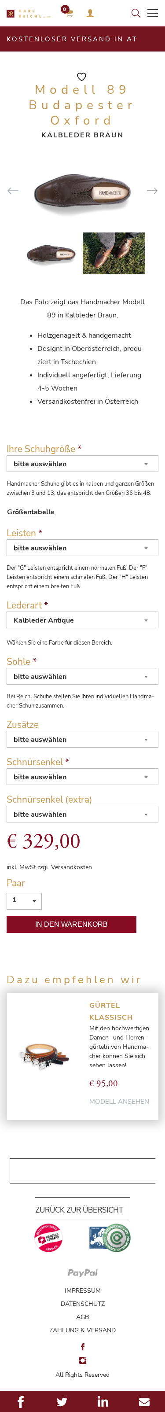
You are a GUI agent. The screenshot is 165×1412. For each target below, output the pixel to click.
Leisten (24, 533)
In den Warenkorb (71, 924)
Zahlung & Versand (82, 1330)
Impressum (83, 1291)
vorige (13, 190)
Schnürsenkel (38, 762)
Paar (16, 883)
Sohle (22, 662)
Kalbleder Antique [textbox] (44, 620)
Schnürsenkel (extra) (49, 799)
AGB (82, 1317)
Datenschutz (83, 1304)
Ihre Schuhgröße (44, 449)
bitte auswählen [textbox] (40, 464)
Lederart (27, 605)
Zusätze (23, 725)
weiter (151, 190)
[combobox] (82, 463)
